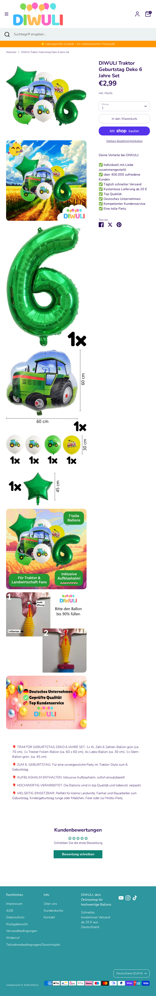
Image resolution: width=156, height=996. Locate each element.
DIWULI (34, 985)
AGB (9, 910)
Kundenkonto (53, 910)
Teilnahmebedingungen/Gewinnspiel (33, 944)
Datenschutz (15, 917)
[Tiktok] (134, 897)
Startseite (11, 52)
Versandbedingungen (21, 931)
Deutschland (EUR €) (129, 973)
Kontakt (49, 917)
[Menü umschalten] (6, 14)
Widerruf (13, 938)
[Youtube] (121, 897)
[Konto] (137, 12)
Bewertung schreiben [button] (78, 854)
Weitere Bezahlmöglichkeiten (124, 141)
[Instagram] (128, 897)
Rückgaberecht (17, 924)
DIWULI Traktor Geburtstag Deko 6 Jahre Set (45, 52)
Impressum (14, 904)
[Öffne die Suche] (7, 34)
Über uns (50, 904)
